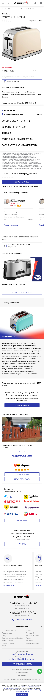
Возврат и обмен (8, 643)
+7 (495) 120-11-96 (22, 536)
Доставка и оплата (9, 630)
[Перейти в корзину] (41, 3)
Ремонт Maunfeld (8, 641)
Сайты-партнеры (32, 643)
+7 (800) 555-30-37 (22, 612)
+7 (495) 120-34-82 (22, 603)
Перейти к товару (11, 225)
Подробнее (22, 520)
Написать (22, 544)
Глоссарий (30, 633)
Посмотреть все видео (22, 456)
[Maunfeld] (22, 3)
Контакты (29, 641)
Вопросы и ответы (33, 635)
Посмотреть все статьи (22, 293)
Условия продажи (22, 672)
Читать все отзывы (22, 479)
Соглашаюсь (22, 694)
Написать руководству (22, 664)
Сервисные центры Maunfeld (12, 638)
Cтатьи (29, 630)
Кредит (4, 635)
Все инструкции (13, 81)
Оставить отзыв (22, 182)
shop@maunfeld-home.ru (22, 654)
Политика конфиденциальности (22, 669)
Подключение (7, 633)
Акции (4, 646)
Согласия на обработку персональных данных (28, 690)
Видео (28, 638)
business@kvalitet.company (22, 659)
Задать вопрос (22, 405)
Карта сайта (22, 675)
